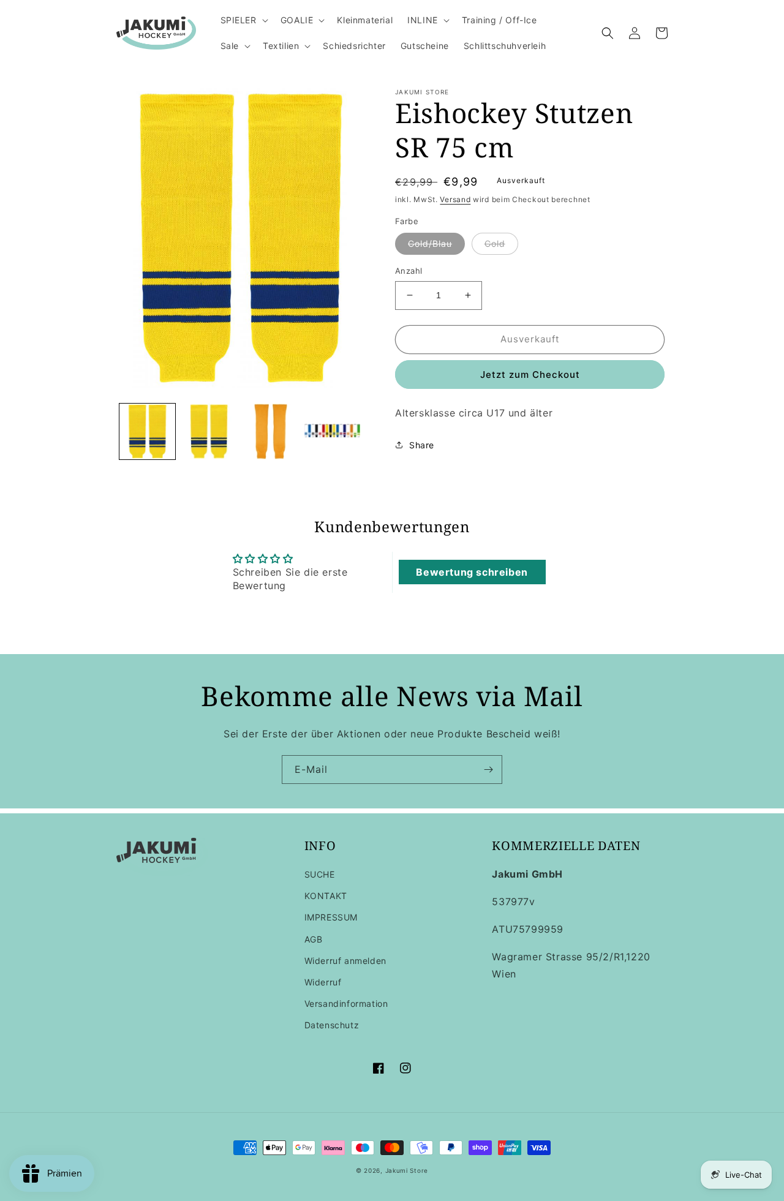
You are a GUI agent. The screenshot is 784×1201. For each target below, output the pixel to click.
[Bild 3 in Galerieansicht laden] (209, 431)
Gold (494, 243)
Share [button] (421, 445)
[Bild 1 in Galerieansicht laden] (147, 431)
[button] (243, 20)
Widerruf (323, 982)
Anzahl (408, 271)
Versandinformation (346, 1003)
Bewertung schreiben (471, 572)
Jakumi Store (406, 1170)
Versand (455, 199)
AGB (313, 939)
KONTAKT (325, 895)
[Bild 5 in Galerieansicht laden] (332, 431)
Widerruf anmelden (345, 960)
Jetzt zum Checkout (530, 374)
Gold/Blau (430, 243)
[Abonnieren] (488, 769)
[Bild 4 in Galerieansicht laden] (271, 431)
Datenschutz (332, 1025)
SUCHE (319, 874)
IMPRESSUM (331, 917)
